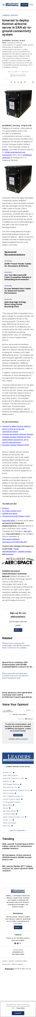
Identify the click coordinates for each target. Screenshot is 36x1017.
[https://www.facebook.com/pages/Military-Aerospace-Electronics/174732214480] (15, 943)
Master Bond (7, 805)
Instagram (10, 554)
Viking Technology (9, 823)
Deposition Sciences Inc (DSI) (13, 778)
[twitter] (18, 82)
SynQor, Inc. (7, 820)
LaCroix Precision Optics (11, 799)
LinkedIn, (21, 551)
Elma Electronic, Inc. (10, 787)
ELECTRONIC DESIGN (18, 954)
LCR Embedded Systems (11, 802)
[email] (25, 82)
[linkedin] (15, 82)
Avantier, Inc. (7, 772)
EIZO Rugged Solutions (11, 784)
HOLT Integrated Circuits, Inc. (13, 796)
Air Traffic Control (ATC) (11, 511)
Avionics (5, 508)
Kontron (5, 149)
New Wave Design (9, 811)
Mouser (5, 808)
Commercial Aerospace (10, 15)
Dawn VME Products (10, 775)
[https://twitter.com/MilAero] (20, 943)
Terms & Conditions (17, 964)
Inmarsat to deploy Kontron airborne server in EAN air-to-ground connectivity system (16, 429)
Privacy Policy (6, 964)
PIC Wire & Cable (9, 814)
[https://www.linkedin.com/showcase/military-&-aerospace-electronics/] (18, 943)
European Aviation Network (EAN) (15, 445)
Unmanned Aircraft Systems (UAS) (16, 516)
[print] (33, 82)
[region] (18, 715)
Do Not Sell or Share (21, 961)
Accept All (18, 1013)
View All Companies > (18, 830)
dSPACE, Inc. (7, 781)
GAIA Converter (8, 793)
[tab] (7, 710)
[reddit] (21, 82)
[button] (3, 4)
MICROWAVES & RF (18, 952)
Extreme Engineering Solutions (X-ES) (16, 790)
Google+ (28, 551)
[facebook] (11, 82)
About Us (4, 961)
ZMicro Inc (7, 826)
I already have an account (18, 739)
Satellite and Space (9, 513)
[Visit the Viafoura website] (29, 719)
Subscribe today (8, 521)
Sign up (27, 531)
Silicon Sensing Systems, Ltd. (13, 817)
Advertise (11, 961)
